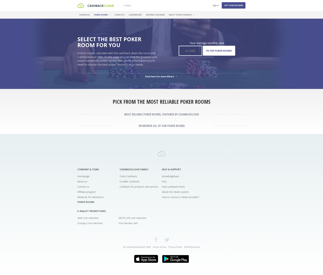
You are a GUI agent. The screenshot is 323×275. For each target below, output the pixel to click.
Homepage (84, 14)
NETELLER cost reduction (132, 218)
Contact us (83, 186)
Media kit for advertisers (90, 197)
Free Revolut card (128, 223)
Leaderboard (135, 14)
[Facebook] (156, 239)
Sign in (216, 5)
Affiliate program (86, 191)
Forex (127, 5)
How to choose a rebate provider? (180, 197)
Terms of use (159, 246)
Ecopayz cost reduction (90, 223)
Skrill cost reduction (88, 218)
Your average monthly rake (207, 43)
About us (82, 181)
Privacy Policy (175, 246)
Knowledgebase (170, 176)
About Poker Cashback (180, 14)
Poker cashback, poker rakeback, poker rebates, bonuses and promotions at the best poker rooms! (161, 153)
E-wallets (119, 14)
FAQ (164, 181)
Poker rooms (101, 14)
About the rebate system (175, 191)
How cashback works (173, 186)
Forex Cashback (128, 176)
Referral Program (155, 14)
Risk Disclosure (192, 246)
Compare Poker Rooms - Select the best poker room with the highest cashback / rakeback (95, 5)
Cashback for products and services (139, 186)
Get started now (233, 5)
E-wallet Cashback (129, 181)
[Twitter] (167, 239)
